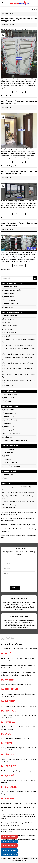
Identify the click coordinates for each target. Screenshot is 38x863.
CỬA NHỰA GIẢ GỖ (8, 423)
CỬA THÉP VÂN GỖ (8, 430)
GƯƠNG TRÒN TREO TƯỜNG (11, 466)
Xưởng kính (33, 829)
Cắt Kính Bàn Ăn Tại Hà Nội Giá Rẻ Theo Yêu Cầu (17, 345)
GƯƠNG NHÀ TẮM (7, 452)
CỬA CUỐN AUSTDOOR (9, 410)
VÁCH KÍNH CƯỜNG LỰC (9, 319)
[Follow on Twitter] (8, 638)
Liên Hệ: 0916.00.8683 (9, 836)
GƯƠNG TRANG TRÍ (8, 449)
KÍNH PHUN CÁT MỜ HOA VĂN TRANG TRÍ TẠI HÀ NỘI (17, 364)
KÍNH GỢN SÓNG (7, 386)
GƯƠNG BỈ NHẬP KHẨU (9, 463)
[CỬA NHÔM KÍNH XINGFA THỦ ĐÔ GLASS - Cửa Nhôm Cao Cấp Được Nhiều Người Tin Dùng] (19, 3)
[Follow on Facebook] (2, 638)
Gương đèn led (14, 816)
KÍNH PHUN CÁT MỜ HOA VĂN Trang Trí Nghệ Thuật (18, 354)
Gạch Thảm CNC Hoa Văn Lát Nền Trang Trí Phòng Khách (17, 497)
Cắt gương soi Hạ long (22, 829)
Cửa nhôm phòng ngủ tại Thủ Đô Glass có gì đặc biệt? (18, 501)
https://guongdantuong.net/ (20, 835)
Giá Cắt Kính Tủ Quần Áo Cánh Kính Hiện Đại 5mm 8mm (17, 359)
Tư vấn (12, 96)
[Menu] (2, 3)
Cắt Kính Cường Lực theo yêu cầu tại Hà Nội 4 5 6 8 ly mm (18, 350)
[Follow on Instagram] (5, 638)
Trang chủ (5, 13)
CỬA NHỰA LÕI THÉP (8, 417)
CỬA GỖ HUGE (6, 401)
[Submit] (35, 278)
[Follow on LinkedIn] (12, 638)
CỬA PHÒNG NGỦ (7, 475)
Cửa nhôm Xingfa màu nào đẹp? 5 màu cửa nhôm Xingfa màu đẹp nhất (19, 172)
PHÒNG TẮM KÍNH (8, 322)
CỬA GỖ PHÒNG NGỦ (8, 398)
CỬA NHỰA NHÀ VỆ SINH (10, 427)
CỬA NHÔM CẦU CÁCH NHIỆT (11, 290)
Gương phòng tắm (25, 816)
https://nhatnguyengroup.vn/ (21, 839)
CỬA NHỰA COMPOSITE (9, 413)
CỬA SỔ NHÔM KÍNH (8, 300)
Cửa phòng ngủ (10, 166)
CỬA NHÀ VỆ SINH (8, 307)
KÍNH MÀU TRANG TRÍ (9, 333)
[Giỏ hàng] (36, 3)
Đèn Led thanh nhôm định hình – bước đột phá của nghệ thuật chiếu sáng (17, 506)
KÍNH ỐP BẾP (6, 336)
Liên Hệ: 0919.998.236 (9, 850)
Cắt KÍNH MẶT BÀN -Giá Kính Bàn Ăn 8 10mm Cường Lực (18, 341)
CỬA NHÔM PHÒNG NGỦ (10, 304)
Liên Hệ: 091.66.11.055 (9, 841)
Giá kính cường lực (13, 825)
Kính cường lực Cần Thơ (23, 823)
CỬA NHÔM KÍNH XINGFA (10, 287)
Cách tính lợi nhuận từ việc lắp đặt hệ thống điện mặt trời (18, 488)
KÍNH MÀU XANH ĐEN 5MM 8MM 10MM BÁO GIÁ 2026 (17, 370)
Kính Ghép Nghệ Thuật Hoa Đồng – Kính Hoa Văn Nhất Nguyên (18, 376)
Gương (33, 839)
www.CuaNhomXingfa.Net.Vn (18, 807)
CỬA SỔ (4, 478)
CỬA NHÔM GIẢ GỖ (8, 297)
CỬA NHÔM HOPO (8, 293)
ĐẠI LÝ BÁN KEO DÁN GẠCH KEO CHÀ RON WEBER (18, 492)
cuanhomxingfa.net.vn (21, 29)
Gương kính (32, 835)
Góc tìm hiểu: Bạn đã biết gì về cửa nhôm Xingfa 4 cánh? (18, 525)
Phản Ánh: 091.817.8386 (9, 854)
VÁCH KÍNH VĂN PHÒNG (10, 326)
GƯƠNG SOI (6, 456)
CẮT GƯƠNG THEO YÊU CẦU (11, 434)
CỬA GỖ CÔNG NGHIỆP (9, 394)
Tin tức (8, 96)
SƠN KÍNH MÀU (7, 437)
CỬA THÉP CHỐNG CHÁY (10, 420)
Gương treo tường (6, 831)
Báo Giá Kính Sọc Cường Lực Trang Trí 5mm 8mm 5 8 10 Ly (18, 381)
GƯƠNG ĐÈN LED (7, 459)
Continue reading (19, 92)
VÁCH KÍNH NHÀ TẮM (9, 329)
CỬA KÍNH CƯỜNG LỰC (9, 316)
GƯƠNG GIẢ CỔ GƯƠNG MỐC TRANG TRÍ (14, 440)
